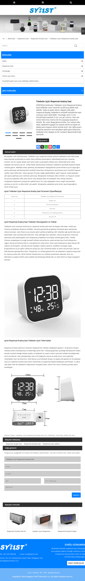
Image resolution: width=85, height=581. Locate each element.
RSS (41, 573)
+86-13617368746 (9, 554)
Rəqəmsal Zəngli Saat (14, 444)
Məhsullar (11, 39)
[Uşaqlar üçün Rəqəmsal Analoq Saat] (42, 518)
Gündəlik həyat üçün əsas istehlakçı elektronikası (20, 81)
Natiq (4, 61)
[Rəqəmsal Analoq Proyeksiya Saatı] (68, 518)
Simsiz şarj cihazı (8, 76)
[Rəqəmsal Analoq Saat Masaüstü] (17, 518)
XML (45, 573)
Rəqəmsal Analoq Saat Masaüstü (17, 531)
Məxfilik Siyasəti (54, 573)
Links (29, 573)
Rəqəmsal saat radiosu (51, 444)
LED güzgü (6, 71)
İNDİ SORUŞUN (76, 563)
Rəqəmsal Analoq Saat (39, 39)
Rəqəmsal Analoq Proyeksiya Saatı (68, 531)
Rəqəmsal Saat (23, 39)
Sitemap (36, 573)
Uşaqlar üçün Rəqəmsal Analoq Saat (43, 531)
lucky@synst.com (31, 554)
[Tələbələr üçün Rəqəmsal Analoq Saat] (18, 115)
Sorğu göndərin (42, 140)
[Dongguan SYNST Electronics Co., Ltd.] (42, 10)
